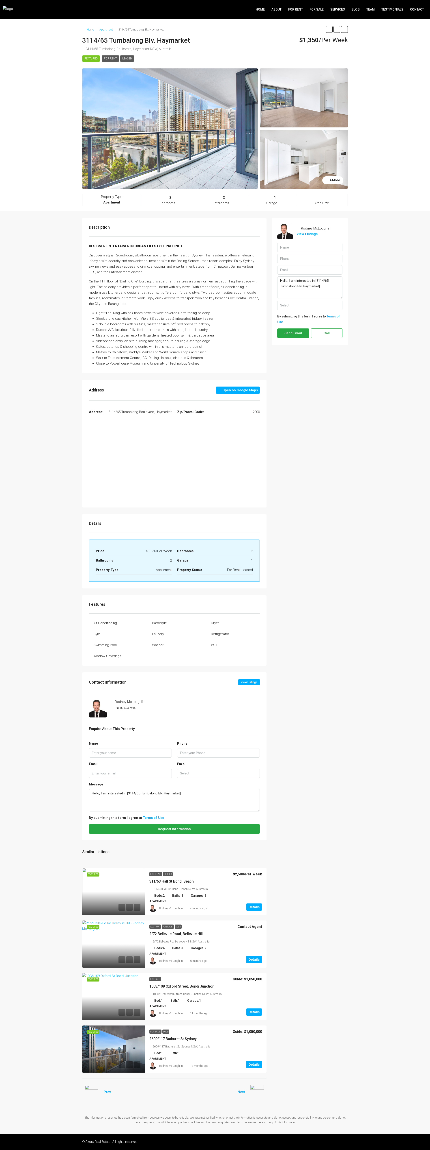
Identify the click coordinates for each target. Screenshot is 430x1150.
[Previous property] (91, 1092)
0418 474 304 (125, 708)
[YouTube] (344, 1141)
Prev (107, 1092)
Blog (356, 9)
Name (93, 743)
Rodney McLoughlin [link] (171, 908)
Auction (155, 926)
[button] (329, 29)
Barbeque (159, 623)
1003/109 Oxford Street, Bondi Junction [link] (181, 986)
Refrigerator (220, 634)
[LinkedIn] (336, 1141)
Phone (182, 743)
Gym (96, 634)
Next (241, 1092)
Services (337, 9)
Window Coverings (107, 656)
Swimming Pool (105, 645)
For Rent (295, 9)
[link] (113, 891)
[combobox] (218, 773)
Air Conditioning (105, 623)
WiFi (214, 645)
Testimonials (392, 9)
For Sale (317, 9)
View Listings (249, 682)
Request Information (174, 829)
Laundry (158, 634)
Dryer (215, 623)
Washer (157, 645)
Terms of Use (153, 818)
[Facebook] (320, 1141)
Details (254, 907)
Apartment (106, 29)
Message (96, 784)
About (276, 9)
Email (93, 764)
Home (260, 9)
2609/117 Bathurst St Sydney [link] (173, 1039)
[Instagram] (328, 1141)
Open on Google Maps (239, 390)
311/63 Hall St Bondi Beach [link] (171, 881)
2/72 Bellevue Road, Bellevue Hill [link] (176, 934)
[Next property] (257, 1092)
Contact (417, 9)
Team (370, 9)
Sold (178, 926)
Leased (127, 58)
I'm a (181, 764)
